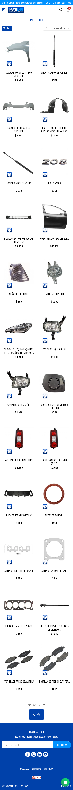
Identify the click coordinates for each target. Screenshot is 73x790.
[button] (61, 9)
